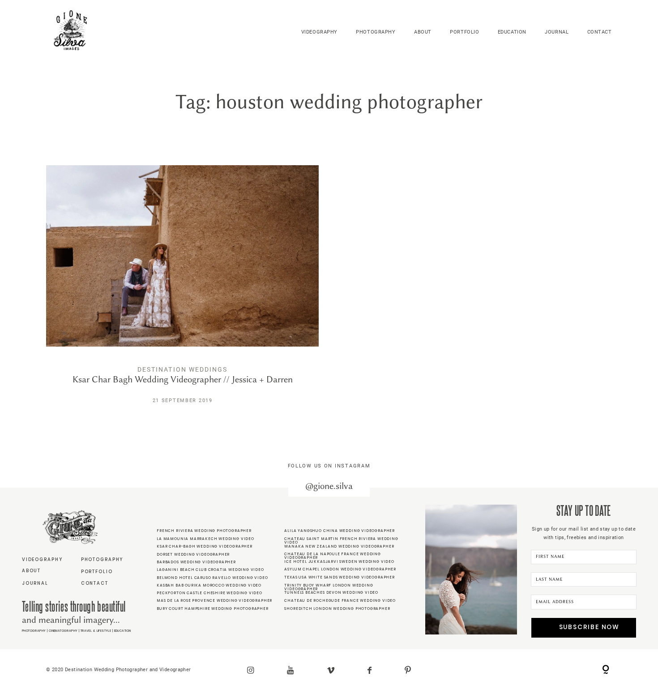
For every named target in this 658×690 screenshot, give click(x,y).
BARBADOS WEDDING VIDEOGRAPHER (196, 562)
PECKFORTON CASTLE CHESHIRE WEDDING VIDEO (209, 593)
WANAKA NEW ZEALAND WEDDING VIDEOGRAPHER (339, 546)
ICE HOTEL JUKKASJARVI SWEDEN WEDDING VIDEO (339, 561)
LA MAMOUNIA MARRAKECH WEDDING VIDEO (205, 538)
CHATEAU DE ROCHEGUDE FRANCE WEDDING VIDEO (340, 600)
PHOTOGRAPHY (375, 32)
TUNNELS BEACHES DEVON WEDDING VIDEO (331, 592)
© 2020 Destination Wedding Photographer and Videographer (118, 669)
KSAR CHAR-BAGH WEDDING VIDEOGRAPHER (204, 546)
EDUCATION (512, 32)
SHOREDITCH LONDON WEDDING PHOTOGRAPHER (337, 608)
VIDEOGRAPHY (319, 32)
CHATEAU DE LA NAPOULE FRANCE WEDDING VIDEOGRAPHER (332, 555)
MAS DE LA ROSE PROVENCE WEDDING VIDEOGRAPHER (214, 600)
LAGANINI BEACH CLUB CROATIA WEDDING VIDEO (210, 569)
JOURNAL (556, 32)
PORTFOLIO (464, 32)
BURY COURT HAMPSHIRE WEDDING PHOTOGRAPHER (213, 608)
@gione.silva (329, 486)
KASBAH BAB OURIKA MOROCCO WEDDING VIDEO (209, 585)
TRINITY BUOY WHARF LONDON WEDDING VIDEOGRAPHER (328, 587)
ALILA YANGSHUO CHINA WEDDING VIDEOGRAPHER (339, 530)
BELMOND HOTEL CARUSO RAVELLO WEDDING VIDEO (212, 577)
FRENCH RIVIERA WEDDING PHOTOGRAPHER (204, 530)
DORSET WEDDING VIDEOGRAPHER (193, 554)
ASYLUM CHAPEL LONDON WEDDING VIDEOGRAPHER (340, 569)
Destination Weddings (182, 369)
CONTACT (599, 32)
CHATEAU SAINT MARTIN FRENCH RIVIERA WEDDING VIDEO (341, 540)
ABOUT (423, 32)
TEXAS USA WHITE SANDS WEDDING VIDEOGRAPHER (339, 577)
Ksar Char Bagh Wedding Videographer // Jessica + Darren (182, 291)
